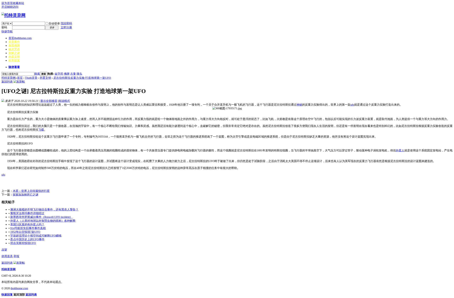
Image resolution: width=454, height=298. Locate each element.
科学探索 (14, 60)
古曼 (73, 73)
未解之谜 (14, 52)
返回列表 (7, 81)
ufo (352, 104)
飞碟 (41, 129)
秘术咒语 (14, 49)
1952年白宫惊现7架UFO (25, 231)
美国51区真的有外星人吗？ (27, 224)
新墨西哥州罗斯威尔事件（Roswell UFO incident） (41, 216)
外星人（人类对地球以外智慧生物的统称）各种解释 (43, 220)
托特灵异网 (8, 77)
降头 (79, 73)
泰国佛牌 (14, 45)
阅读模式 (64, 100)
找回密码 (66, 23)
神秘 (299, 104)
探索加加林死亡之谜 (25, 194)
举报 (16, 256)
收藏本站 (18, 3)
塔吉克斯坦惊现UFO (23, 243)
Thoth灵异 (31, 77)
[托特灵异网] (13, 15)
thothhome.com (19, 288)
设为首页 (7, 3)
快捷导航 (7, 31)
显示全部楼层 (48, 100)
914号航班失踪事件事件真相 (28, 228)
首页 (20, 38)
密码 (4, 27)
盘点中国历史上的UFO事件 (27, 239)
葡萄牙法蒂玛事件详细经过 (27, 213)
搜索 (37, 73)
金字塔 (59, 73)
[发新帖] (19, 81)
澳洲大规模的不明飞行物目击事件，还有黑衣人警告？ (44, 209)
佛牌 (67, 73)
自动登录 (54, 23)
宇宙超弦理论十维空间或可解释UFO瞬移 (36, 235)
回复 (4, 249)
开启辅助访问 (9, 6)
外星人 (400, 150)
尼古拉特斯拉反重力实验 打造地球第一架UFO (82, 77)
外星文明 (14, 56)
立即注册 (66, 27)
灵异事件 (14, 41)
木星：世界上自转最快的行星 (31, 190)
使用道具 (7, 256)
